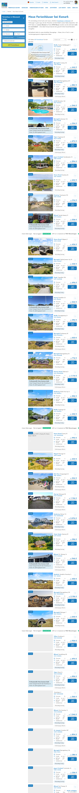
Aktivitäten (53, 7)
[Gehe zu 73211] (53, 581)
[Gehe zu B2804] (53, 760)
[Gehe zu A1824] (53, 69)
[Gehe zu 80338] (53, 643)
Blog (69, 7)
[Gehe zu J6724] (53, 304)
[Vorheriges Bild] (30, 51)
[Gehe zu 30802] (53, 202)
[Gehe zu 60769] (53, 562)
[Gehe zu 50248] (53, 682)
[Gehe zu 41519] (53, 441)
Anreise (7, 26)
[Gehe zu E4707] (53, 285)
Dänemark (25, 7)
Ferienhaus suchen (14, 7)
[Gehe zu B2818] (53, 360)
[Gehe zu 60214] (53, 662)
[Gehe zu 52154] (53, 379)
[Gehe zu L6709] (53, 541)
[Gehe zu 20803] (53, 163)
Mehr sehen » (74, 53)
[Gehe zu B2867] (53, 88)
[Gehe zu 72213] (53, 322)
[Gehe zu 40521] (53, 182)
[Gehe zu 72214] (53, 51)
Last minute (62, 7)
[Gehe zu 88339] (53, 107)
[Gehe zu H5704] (53, 461)
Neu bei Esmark (7, 22)
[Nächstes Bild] (51, 51)
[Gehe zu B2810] (53, 619)
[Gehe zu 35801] (53, 481)
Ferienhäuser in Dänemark (64, 21)
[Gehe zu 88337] (53, 701)
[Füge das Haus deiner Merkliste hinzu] (75, 46)
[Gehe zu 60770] (53, 222)
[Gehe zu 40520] (53, 247)
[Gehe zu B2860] (53, 125)
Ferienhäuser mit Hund (37, 7)
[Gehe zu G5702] (53, 740)
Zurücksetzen (22, 37)
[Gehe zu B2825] (53, 341)
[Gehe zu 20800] (53, 780)
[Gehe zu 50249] (53, 144)
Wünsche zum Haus (8, 37)
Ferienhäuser (13, 45)
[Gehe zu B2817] (53, 600)
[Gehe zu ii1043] (53, 521)
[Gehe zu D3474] (53, 501)
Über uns (75, 7)
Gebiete (7, 30)
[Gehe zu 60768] (53, 720)
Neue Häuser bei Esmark (18, 11)
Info (46, 7)
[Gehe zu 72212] (53, 416)
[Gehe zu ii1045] (53, 398)
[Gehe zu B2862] (53, 266)
